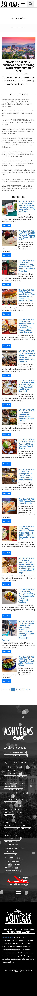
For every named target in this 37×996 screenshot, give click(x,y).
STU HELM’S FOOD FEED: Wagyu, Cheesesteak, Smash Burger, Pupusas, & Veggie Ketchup (26, 415)
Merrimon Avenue (13, 822)
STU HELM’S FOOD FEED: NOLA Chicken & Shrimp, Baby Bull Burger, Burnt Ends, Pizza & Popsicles (26, 265)
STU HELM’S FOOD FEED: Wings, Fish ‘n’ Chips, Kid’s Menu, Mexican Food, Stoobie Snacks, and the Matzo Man (17, 188)
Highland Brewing (14, 812)
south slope (12, 851)
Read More (6, 225)
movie (22, 825)
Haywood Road (13, 809)
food (9, 796)
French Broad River (14, 799)
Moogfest (10, 825)
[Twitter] (18, 738)
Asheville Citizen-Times (16, 755)
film (23, 793)
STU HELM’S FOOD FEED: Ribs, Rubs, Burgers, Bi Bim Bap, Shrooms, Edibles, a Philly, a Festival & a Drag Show (26, 206)
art (8, 752)
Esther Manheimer (14, 789)
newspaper (11, 835)
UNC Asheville (12, 867)
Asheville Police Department (16, 763)
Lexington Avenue (13, 819)
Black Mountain (13, 773)
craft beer (22, 780)
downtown (11, 786)
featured (11, 793)
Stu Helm (5, 120)
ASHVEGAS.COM (8, 937)
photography (12, 841)
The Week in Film (13, 864)
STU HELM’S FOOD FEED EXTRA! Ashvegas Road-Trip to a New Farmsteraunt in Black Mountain (26, 474)
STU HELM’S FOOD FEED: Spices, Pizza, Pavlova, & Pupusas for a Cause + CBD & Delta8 (26, 235)
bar (8, 767)
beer (17, 767)
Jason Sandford (14, 74)
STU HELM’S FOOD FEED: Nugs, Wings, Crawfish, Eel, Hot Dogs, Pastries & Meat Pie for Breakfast (26, 386)
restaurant (11, 845)
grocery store (12, 806)
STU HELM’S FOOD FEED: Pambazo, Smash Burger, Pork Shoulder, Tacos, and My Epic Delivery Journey (26, 295)
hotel (9, 815)
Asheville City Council (16, 759)
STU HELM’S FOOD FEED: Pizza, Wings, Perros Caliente (26, 501)
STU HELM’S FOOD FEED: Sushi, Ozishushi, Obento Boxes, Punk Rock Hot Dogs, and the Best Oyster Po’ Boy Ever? (26, 532)
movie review (12, 828)
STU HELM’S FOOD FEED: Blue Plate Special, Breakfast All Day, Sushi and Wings (26, 661)
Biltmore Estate (13, 770)
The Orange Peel (13, 861)
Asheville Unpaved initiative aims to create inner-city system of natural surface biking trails (18, 172)
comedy (9, 780)
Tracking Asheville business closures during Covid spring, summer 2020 (18, 67)
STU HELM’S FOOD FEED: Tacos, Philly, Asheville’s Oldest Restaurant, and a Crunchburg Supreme (18, 122)
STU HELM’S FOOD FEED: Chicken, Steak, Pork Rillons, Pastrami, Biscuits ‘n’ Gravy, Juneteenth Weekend (26, 596)
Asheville (19, 752)
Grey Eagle (11, 802)
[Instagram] (22, 738)
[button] (23, 4)
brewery (10, 776)
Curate (19, 783)
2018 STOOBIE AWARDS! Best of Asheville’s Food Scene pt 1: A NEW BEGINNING (17, 104)
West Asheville (13, 871)
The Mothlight (12, 858)
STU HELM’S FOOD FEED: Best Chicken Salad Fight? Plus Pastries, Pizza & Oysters (26, 444)
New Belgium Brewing (15, 832)
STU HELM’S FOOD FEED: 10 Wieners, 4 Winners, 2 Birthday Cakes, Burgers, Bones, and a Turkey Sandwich (26, 356)
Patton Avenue (12, 838)
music (26, 828)
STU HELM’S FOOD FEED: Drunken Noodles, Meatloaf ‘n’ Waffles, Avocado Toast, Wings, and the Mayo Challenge (26, 325)
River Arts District (15, 848)
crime (9, 783)
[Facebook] (15, 738)
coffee (22, 776)
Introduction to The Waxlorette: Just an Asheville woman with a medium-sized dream (18, 113)
